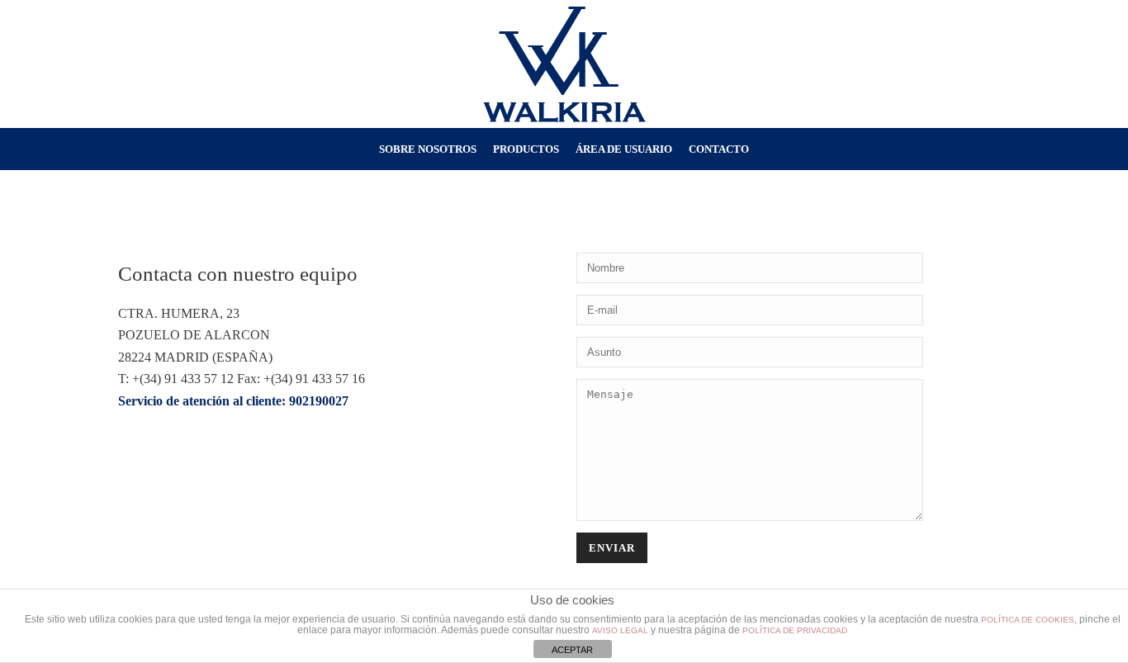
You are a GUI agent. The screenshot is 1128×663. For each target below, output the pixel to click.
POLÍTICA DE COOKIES (1027, 619)
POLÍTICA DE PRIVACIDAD (794, 630)
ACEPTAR (572, 650)
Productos (526, 149)
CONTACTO (719, 149)
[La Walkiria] (564, 64)
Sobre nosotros (427, 149)
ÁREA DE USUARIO (624, 149)
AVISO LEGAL (620, 630)
